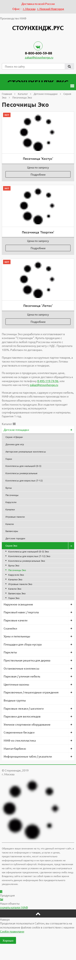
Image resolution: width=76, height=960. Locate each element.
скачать (14, 907)
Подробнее (38, 174)
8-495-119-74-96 (47, 381)
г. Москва (29, 9)
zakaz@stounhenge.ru (39, 57)
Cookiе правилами (12, 931)
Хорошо (8, 940)
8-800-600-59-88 (38, 53)
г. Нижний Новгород (50, 9)
